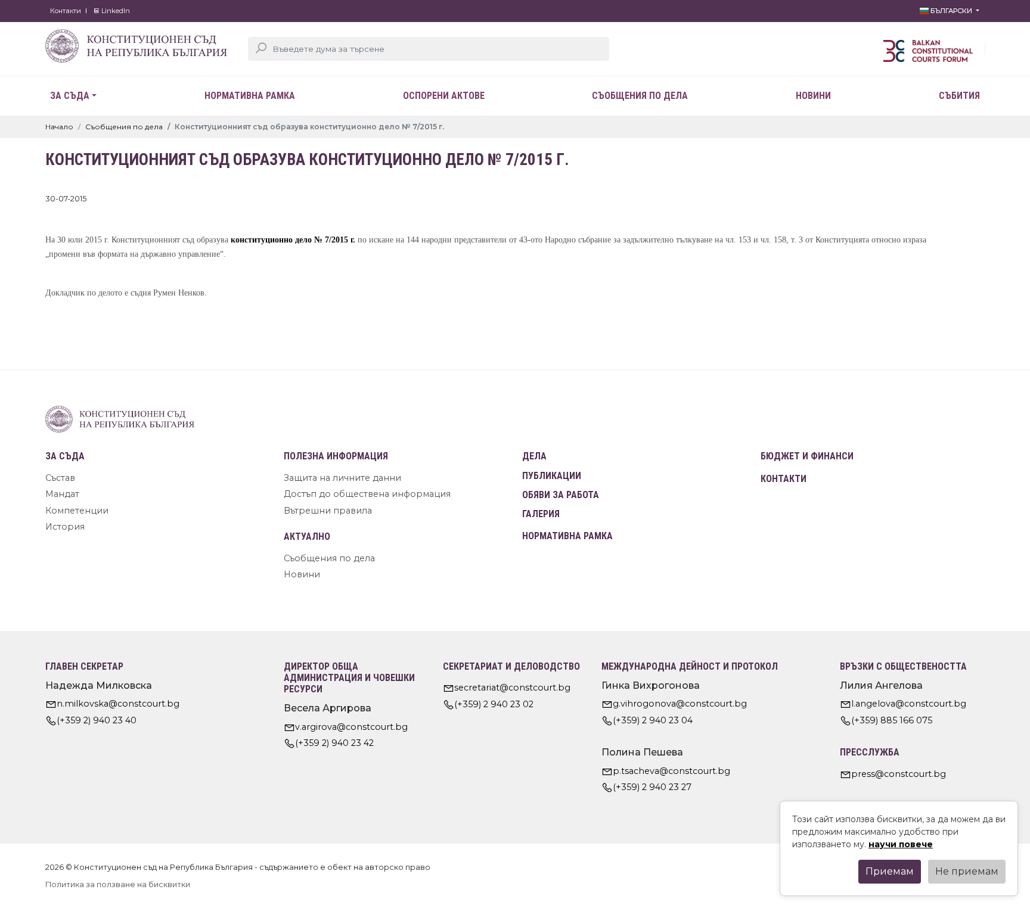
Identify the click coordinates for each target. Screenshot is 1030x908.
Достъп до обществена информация (367, 494)
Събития (959, 95)
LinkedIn (115, 11)
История (65, 526)
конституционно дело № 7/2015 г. (293, 239)
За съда (69, 95)
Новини (813, 95)
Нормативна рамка (249, 95)
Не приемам (966, 871)
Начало (59, 126)
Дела (534, 456)
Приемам (889, 871)
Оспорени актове (444, 95)
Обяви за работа (560, 494)
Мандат (62, 494)
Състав (60, 477)
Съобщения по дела (640, 95)
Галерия (541, 514)
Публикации (551, 475)
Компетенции (76, 510)
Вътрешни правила (328, 510)
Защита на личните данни (342, 477)
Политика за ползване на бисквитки (117, 884)
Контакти (65, 11)
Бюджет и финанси (807, 456)
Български (951, 11)
